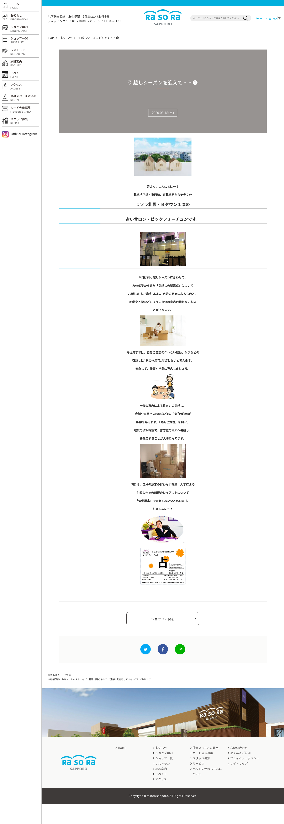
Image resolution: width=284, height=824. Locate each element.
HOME (122, 748)
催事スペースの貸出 (23, 98)
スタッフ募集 (19, 121)
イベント (16, 75)
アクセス (16, 86)
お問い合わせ (239, 748)
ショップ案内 (19, 29)
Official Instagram (24, 134)
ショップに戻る (162, 618)
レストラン (18, 52)
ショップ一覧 (19, 40)
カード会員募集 (20, 109)
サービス (198, 763)
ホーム (14, 6)
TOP (51, 38)
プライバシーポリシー (244, 758)
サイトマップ (239, 763)
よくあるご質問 (240, 753)
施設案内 (16, 63)
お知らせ (66, 38)
